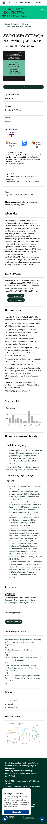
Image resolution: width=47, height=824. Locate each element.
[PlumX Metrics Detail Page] (11, 134)
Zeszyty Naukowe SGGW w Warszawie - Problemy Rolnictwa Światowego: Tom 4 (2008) (23, 522)
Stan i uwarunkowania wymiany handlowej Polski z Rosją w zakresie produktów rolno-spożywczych (22, 668)
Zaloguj (39, 2)
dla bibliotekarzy (11, 708)
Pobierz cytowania (16, 300)
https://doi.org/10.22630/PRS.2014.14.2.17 (22, 195)
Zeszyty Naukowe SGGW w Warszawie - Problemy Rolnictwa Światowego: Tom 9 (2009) (24, 509)
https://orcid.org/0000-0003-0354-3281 (22, 182)
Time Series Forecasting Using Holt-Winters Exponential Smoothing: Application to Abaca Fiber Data (22, 678)
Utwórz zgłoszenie (13, 622)
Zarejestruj (25, 2)
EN (16, 2)
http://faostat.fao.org (26, 391)
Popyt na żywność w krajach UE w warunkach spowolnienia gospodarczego (25, 453)
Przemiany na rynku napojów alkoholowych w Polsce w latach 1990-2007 (25, 504)
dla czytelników (11, 700)
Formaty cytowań (15, 296)
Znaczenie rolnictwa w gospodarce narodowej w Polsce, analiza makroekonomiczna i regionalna (23, 642)
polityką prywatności (10, 806)
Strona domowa (11, 24)
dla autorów (9, 704)
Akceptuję (16, 812)
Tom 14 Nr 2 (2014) (15, 26)
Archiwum (24, 24)
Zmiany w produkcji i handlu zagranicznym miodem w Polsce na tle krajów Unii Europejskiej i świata (25, 488)
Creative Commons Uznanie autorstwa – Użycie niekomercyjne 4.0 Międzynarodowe (20, 600)
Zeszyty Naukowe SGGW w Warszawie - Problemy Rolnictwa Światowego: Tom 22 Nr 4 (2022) (25, 496)
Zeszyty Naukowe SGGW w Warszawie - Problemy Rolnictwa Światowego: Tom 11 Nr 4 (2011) (25, 538)
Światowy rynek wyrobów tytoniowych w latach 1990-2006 (24, 517)
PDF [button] (23, 87)
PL (10, 2)
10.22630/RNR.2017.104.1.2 (15, 163)
